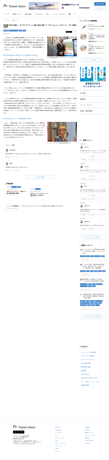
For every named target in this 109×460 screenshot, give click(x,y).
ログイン (100, 8)
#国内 (24, 30)
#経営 (103, 256)
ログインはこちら (12, 208)
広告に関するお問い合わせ (89, 378)
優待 (69, 14)
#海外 (20, 30)
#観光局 (5, 30)
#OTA (100, 271)
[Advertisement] (93, 128)
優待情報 (82, 99)
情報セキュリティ (89, 432)
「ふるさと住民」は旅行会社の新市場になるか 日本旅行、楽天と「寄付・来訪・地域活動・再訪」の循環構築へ (94, 266)
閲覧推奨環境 (85, 385)
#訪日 (92, 256)
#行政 (88, 271)
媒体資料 (83, 370)
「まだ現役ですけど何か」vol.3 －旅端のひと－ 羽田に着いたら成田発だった (96, 48)
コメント (11, 195)
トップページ (6, 20)
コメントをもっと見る (93, 237)
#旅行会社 (82, 256)
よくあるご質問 (89, 440)
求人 (47, 14)
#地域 (96, 271)
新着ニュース (17, 14)
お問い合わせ (85, 374)
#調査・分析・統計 (13, 30)
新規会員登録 (100, 4)
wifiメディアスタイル (60, 443)
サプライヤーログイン (88, 359)
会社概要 (87, 427)
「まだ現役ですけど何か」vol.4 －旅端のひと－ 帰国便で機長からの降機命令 (96, 36)
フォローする (20, 432)
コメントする (40, 177)
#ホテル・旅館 (83, 284)
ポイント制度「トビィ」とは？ (90, 381)
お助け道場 (27, 14)
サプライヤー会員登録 (88, 356)
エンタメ (57, 451)
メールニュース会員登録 (88, 352)
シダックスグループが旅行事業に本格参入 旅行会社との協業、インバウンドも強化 (94, 251)
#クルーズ (14, 187)
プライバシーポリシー (90, 435)
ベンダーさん (39, 14)
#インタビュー (83, 286)
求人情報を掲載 (86, 363)
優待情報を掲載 (86, 367)
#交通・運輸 (97, 256)
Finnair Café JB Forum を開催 (96, 26)
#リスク (97, 305)
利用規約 (87, 438)
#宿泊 (89, 305)
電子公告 (87, 443)
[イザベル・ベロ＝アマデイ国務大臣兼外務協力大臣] (62, 141)
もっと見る (93, 59)
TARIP (57, 448)
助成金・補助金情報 (86, 111)
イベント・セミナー (59, 14)
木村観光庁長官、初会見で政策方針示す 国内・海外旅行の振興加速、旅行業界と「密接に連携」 (94, 296)
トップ (7, 14)
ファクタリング (59, 445)
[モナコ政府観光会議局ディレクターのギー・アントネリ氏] (62, 56)
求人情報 (82, 93)
